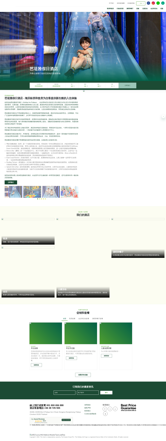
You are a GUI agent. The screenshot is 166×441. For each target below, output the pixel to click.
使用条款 (87, 405)
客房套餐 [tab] (72, 318)
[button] (37, 198)
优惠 (161, 8)
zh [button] (140, 3)
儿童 (112, 84)
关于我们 (111, 3)
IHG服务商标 (131, 3)
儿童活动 (144, 8)
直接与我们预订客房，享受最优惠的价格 (128, 407)
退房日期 (56, 84)
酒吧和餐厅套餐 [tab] (97, 318)
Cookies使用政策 (90, 414)
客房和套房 (110, 8)
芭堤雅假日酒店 (5, 5)
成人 (99, 84)
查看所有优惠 (83, 375)
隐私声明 (87, 408)
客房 (85, 84)
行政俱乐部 (120, 8)
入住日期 (39, 84)
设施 (137, 8)
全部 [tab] (64, 318)
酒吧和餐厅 (130, 8)
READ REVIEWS (66, 419)
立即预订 (127, 85)
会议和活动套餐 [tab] (83, 318)
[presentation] (163, 116)
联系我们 (87, 411)
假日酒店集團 (120, 3)
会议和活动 (154, 8)
